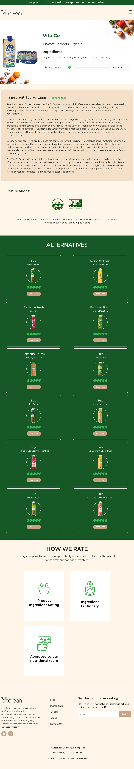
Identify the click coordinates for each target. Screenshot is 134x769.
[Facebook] (4, 733)
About (53, 718)
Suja (34, 260)
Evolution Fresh (100, 260)
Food (52, 700)
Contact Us (56, 724)
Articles (54, 712)
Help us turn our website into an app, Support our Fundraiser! (67, 2)
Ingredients (56, 706)
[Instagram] (10, 733)
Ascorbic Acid (102, 57)
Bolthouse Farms (34, 353)
